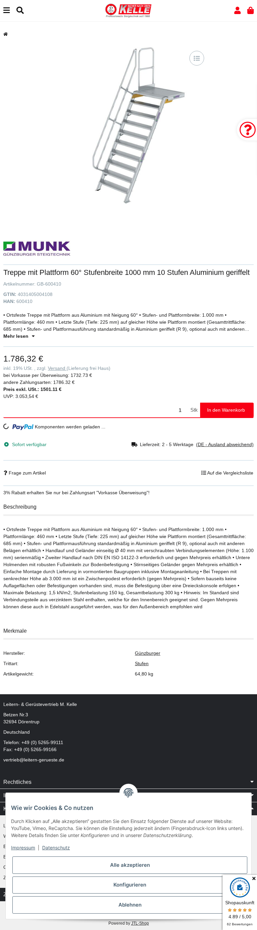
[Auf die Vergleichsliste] (196, 58)
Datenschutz (56, 847)
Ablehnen (130, 905)
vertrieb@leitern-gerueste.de (33, 759)
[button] (237, 10)
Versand (57, 368)
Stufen (142, 663)
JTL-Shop (140, 923)
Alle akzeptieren (130, 865)
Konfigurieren (129, 885)
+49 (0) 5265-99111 (42, 742)
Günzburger (147, 653)
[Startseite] (5, 34)
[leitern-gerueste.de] (128, 10)
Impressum (23, 847)
